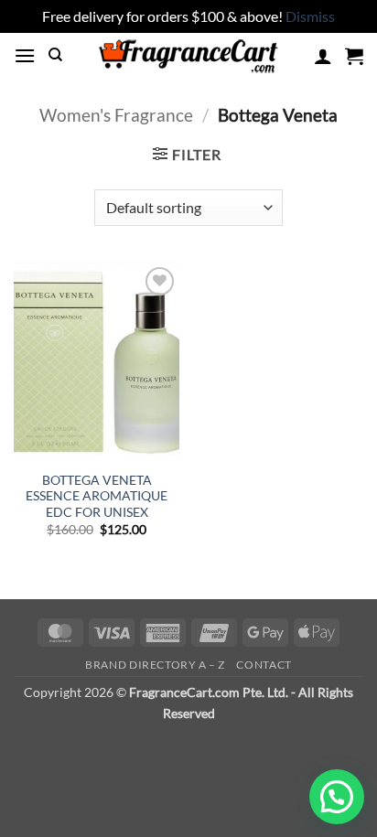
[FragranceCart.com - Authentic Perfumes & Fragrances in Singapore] (188, 55)
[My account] (323, 56)
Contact (263, 664)
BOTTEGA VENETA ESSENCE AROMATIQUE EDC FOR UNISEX (96, 496)
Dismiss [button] (310, 16)
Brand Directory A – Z (155, 664)
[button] (25, 55)
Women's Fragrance (116, 114)
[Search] (55, 55)
